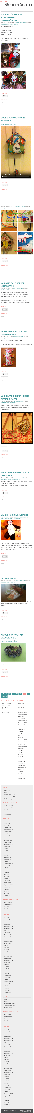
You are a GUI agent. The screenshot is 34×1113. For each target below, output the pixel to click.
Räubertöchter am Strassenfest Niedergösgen (11, 17)
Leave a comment (14, 24)
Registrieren (7, 790)
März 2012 (21, 776)
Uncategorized (4, 124)
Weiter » (4, 696)
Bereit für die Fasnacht (14, 515)
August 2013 (21, 748)
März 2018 (21, 703)
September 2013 (22, 746)
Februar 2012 (21, 778)
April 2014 (21, 737)
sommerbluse (5, 712)
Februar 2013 (21, 761)
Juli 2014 (20, 731)
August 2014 (21, 729)
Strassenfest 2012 (5, 24)
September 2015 (22, 714)
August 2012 (21, 769)
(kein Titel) (5, 707)
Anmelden (6, 792)
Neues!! (4, 710)
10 (17, 694)
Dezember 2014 (22, 720)
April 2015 (21, 716)
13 (28, 694)
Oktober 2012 (21, 765)
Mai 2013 (20, 754)
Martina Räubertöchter (21, 22)
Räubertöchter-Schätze (6, 479)
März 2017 (21, 707)
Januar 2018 (21, 705)
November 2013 (22, 742)
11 (20, 694)
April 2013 (21, 757)
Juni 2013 (20, 752)
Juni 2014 (20, 733)
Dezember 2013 (22, 739)
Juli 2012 (20, 771)
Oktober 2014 (21, 725)
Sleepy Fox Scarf (6, 703)
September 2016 (22, 712)
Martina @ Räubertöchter (6, 518)
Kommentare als (9, 796)
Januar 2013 (21, 763)
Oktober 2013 (21, 744)
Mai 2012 (20, 774)
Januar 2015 (21, 718)
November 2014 (22, 722)
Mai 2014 (20, 735)
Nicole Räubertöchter (20, 580)
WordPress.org (8, 798)
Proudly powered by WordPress (10, 1110)
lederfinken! (8, 578)
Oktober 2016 (21, 710)
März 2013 (21, 759)
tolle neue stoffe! (6, 705)
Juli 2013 (20, 750)
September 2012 (22, 767)
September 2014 (22, 727)
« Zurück (4, 694)
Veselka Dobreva (28, 1110)
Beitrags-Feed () (9, 794)
